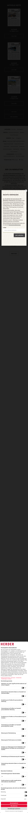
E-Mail (4, 227)
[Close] (25, 190)
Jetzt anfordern (19, 235)
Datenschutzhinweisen (15, 224)
